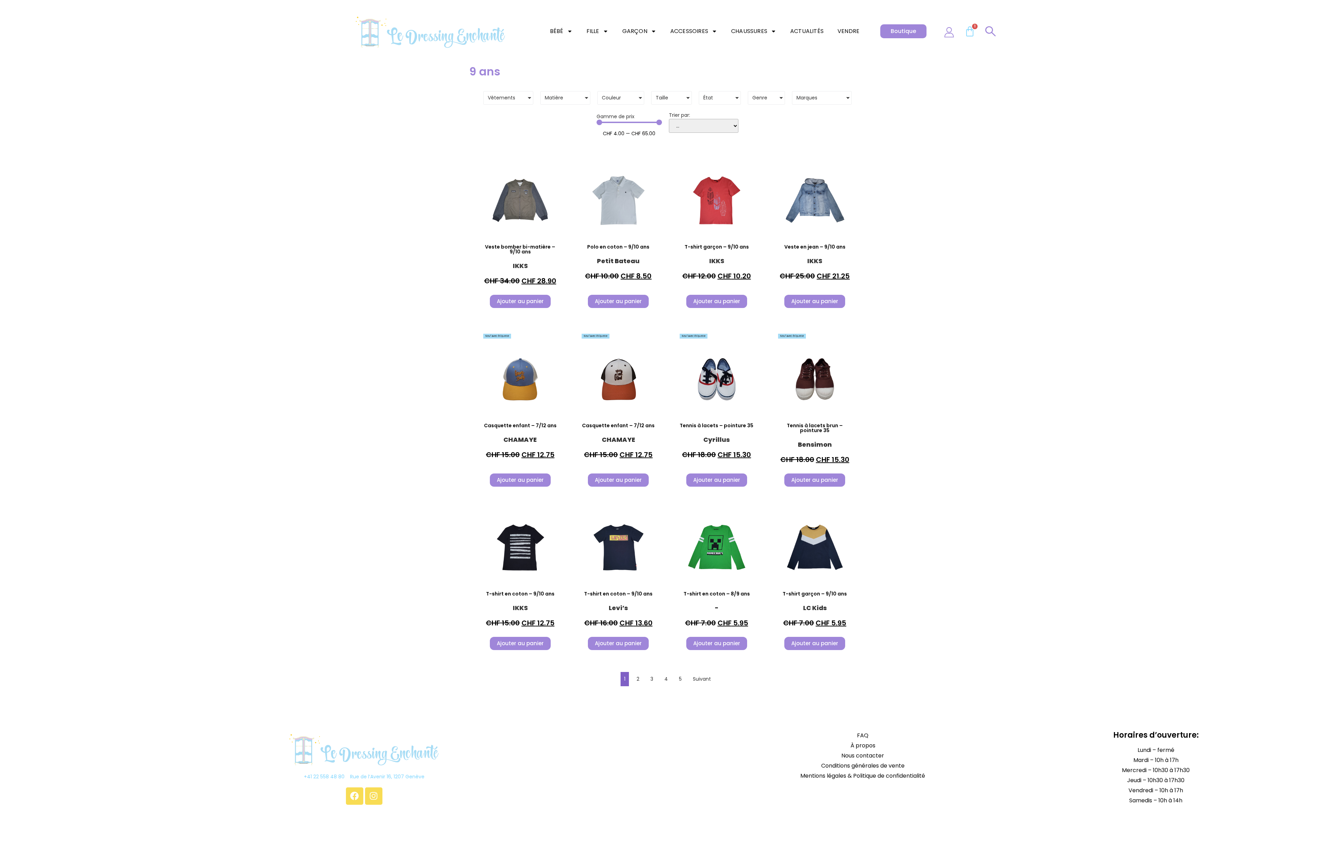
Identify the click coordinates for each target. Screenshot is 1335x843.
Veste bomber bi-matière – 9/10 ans (520, 249)
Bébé (557, 31)
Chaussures (749, 31)
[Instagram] (373, 796)
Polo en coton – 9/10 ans (618, 246)
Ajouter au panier (520, 301)
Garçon (634, 31)
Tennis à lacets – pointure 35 (716, 425)
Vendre (848, 31)
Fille (592, 31)
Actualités (807, 31)
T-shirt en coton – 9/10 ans (520, 593)
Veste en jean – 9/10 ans (815, 246)
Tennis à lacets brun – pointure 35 (815, 428)
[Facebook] (354, 796)
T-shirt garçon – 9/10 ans (717, 246)
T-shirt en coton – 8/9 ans (716, 593)
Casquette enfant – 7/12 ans (520, 425)
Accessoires (689, 31)
